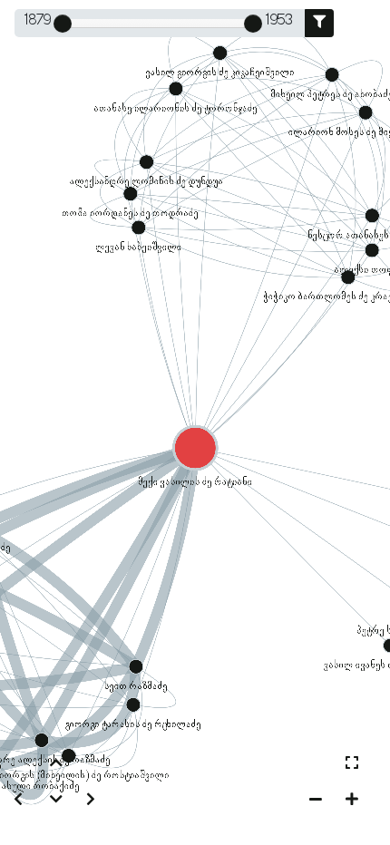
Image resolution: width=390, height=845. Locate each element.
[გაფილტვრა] (319, 23)
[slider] (63, 24)
